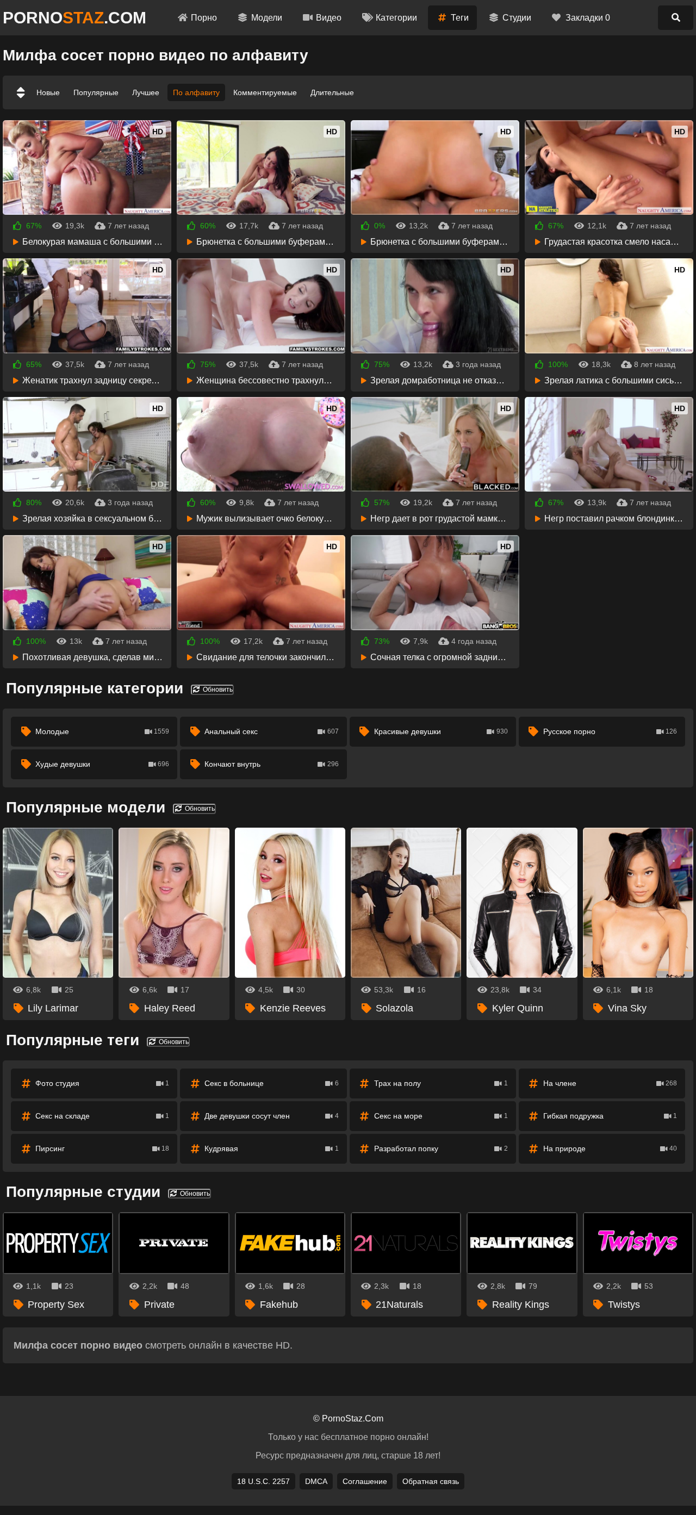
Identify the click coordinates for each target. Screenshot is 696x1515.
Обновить (217, 689)
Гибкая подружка (610, 1116)
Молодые (102, 731)
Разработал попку (441, 1148)
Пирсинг (102, 1148)
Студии (516, 17)
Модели (266, 17)
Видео (328, 17)
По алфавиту (196, 92)
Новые (48, 92)
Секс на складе (102, 1116)
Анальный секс (271, 731)
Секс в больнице (271, 1083)
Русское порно (610, 731)
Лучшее (145, 92)
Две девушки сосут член (271, 1116)
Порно (204, 17)
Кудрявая (271, 1148)
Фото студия (102, 1083)
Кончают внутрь (271, 764)
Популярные (96, 92)
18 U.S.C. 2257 (263, 1481)
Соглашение (365, 1481)
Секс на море (441, 1116)
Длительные (332, 92)
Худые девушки (102, 764)
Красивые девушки (441, 731)
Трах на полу (441, 1083)
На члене (610, 1083)
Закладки (588, 17)
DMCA (316, 1481)
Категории (396, 17)
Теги (460, 17)
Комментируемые (265, 92)
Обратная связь (430, 1481)
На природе (610, 1148)
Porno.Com (74, 18)
